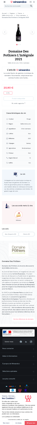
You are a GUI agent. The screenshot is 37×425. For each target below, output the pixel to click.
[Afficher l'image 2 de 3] (18, 44)
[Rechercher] (31, 6)
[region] (18, 33)
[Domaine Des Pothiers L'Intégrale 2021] (18, 32)
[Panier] (31, 2)
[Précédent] (5, 32)
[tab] (11, 234)
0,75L (9, 93)
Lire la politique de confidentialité (11, 416)
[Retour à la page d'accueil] (18, 2)
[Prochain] (32, 32)
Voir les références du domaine (23, 319)
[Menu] (4, 2)
